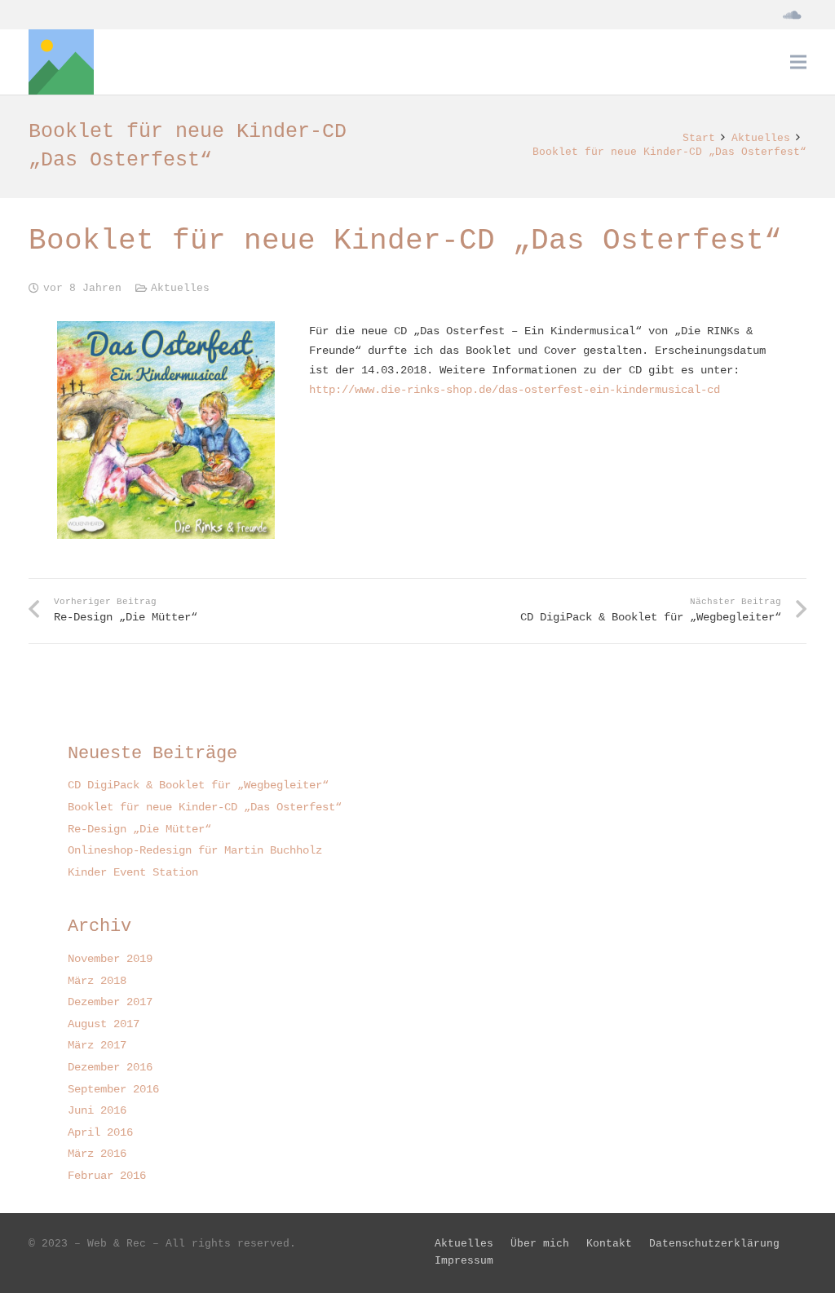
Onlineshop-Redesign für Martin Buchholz (195, 850)
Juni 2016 (97, 1110)
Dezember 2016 (110, 1067)
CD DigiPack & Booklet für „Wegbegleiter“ (198, 785)
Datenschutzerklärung (714, 1244)
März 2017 (97, 1045)
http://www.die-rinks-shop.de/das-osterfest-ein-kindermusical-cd (514, 389)
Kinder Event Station (133, 872)
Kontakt (609, 1244)
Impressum (464, 1261)
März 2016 (97, 1153)
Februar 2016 (107, 1175)
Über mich (539, 1244)
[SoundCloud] (791, 14)
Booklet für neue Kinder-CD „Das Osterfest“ (205, 807)
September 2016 (113, 1089)
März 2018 (97, 980)
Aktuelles (180, 288)
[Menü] (798, 62)
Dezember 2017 (110, 1001)
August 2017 (103, 1023)
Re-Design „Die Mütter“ (139, 829)
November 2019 (110, 958)
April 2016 (100, 1132)
